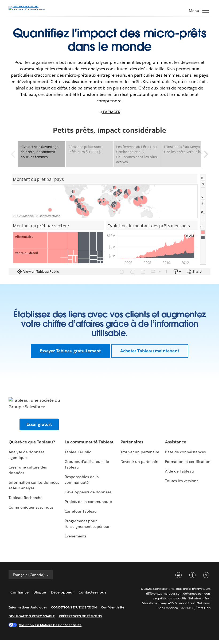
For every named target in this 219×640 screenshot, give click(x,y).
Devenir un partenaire (139, 461)
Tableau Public (78, 452)
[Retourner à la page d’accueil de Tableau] (27, 10)
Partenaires (131, 442)
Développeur (62, 592)
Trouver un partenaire (139, 452)
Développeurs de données (88, 492)
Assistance (175, 442)
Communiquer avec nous (31, 507)
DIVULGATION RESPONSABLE (32, 616)
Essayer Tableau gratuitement (70, 351)
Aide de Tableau (179, 471)
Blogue (39, 592)
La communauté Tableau (90, 442)
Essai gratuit (39, 424)
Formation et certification (188, 461)
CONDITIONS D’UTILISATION (74, 607)
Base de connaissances (185, 452)
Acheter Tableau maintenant (149, 351)
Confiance (19, 592)
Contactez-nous (92, 592)
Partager (111, 112)
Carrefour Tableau (81, 511)
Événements (75, 536)
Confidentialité (112, 607)
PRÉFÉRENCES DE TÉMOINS (80, 616)
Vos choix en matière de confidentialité (50, 625)
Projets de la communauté (88, 501)
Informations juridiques (28, 607)
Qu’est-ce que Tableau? (32, 442)
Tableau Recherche (25, 497)
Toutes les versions (181, 480)
